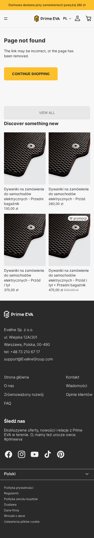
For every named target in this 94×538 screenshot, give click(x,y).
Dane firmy (11, 510)
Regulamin (11, 493)
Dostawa (10, 504)
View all (47, 113)
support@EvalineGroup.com (28, 359)
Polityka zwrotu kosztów (21, 499)
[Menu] (6, 18)
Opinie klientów (79, 394)
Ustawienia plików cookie (22, 521)
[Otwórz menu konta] (77, 18)
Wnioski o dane (14, 516)
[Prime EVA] (47, 318)
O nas (9, 386)
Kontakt (72, 377)
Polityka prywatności (18, 488)
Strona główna (16, 377)
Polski (10, 473)
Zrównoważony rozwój (23, 394)
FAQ (7, 403)
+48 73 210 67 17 (25, 351)
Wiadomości (76, 386)
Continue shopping (31, 74)
